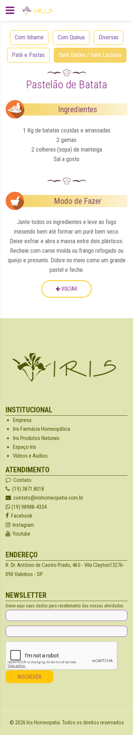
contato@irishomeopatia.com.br (48, 497)
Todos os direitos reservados (93, 722)
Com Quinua (71, 37)
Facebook (21, 515)
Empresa (22, 420)
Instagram (22, 525)
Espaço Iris (24, 447)
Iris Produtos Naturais (36, 438)
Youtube (20, 533)
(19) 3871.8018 (27, 489)
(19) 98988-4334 (28, 507)
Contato (21, 480)
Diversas (109, 37)
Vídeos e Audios (30, 455)
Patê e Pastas (28, 55)
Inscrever (29, 677)
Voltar (68, 289)
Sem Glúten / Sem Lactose (90, 55)
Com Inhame (29, 37)
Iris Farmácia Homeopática (41, 429)
